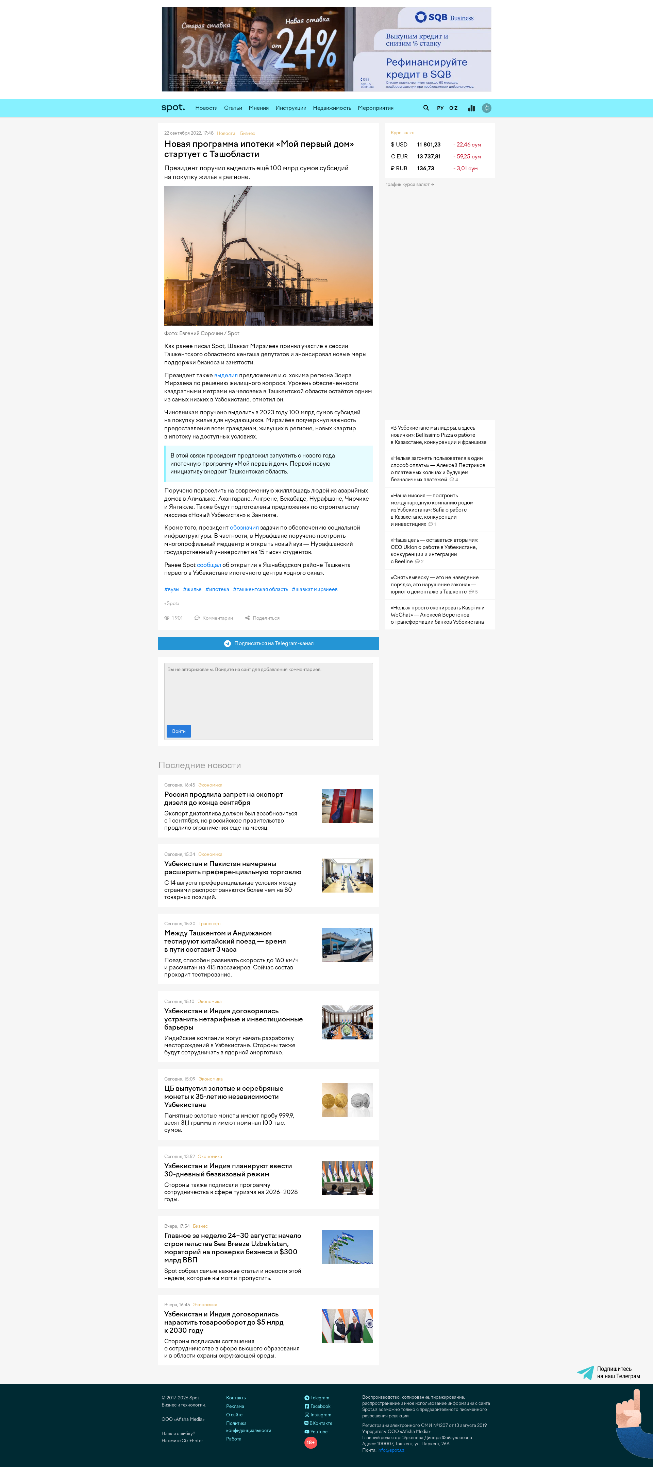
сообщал (209, 565)
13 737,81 (429, 156)
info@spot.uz (391, 1450)
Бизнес (200, 1226)
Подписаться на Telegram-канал (272, 643)
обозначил (244, 527)
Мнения (259, 108)
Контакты (236, 1397)
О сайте (234, 1414)
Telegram (319, 1397)
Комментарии (217, 618)
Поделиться (266, 618)
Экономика (210, 785)
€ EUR (399, 156)
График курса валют (408, 184)
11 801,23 (429, 144)
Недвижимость (332, 108)
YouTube (318, 1431)
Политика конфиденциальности (248, 1427)
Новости (206, 108)
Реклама (235, 1406)
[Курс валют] (471, 108)
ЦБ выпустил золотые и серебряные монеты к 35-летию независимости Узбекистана (224, 1096)
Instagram (320, 1414)
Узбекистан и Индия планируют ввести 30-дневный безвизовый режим (228, 1170)
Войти (179, 731)
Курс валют (403, 132)
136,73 (425, 168)
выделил (226, 375)
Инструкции (290, 108)
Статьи (233, 108)
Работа (233, 1439)
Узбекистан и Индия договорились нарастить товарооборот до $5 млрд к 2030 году (224, 1322)
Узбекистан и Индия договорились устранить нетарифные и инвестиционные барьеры (233, 1019)
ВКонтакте (320, 1423)
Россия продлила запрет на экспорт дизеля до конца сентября (223, 798)
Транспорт (210, 923)
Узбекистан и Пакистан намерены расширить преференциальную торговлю (232, 868)
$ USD (399, 144)
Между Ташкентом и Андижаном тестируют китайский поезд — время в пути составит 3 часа (225, 941)
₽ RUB (399, 168)
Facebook (320, 1406)
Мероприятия (376, 108)
